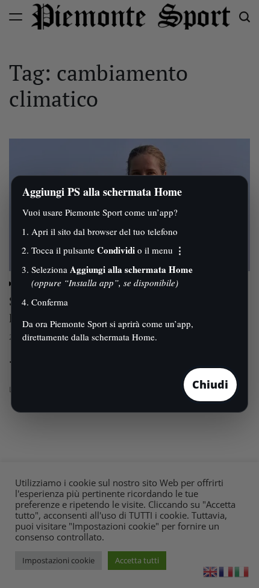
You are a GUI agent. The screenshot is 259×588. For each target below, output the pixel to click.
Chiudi (210, 384)
